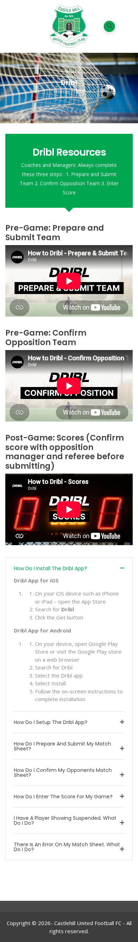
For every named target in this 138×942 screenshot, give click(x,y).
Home (62, 91)
